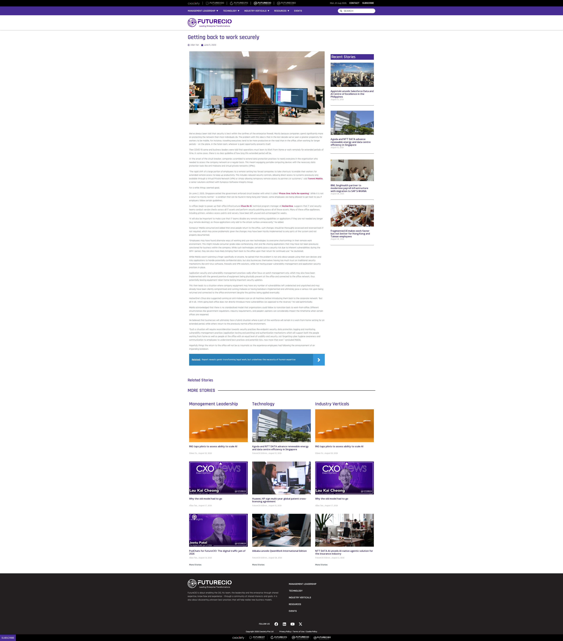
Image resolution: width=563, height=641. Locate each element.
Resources (295, 604)
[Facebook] (276, 624)
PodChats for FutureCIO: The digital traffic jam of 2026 (217, 552)
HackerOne (287, 206)
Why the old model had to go (205, 498)
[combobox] (356, 11)
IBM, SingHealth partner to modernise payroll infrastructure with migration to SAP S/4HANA (349, 188)
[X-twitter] (300, 624)
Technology (263, 404)
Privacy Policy (285, 631)
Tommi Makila (315, 178)
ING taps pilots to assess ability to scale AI (213, 446)
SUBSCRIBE (368, 3)
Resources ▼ (282, 10)
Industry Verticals (332, 404)
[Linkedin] (284, 624)
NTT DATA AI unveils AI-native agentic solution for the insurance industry (344, 552)
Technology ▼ (231, 10)
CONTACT (354, 3)
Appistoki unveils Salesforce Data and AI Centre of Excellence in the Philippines (352, 94)
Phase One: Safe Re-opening (294, 193)
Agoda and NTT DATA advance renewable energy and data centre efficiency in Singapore (351, 142)
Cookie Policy (311, 631)
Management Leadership (213, 404)
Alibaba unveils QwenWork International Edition (279, 551)
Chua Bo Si (246, 206)
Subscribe (7, 637)
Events (298, 10)
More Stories (195, 564)
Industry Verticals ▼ (257, 10)
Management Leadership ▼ (203, 10)
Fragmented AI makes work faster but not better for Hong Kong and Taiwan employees (350, 233)
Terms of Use (298, 631)
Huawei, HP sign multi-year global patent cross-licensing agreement (279, 500)
